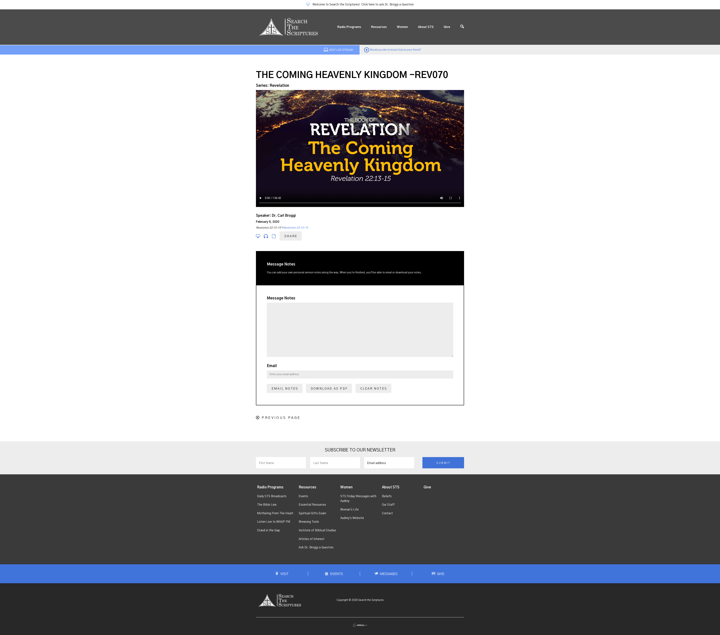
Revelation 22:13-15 (295, 227)
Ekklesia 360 (360, 625)
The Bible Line (267, 504)
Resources (379, 26)
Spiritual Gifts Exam (312, 513)
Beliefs (387, 496)
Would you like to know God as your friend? (395, 50)
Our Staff (388, 504)
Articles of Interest (311, 539)
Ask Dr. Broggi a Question (316, 547)
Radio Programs (349, 26)
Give (447, 26)
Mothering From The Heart (275, 513)
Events (303, 496)
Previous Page (281, 418)
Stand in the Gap (268, 530)
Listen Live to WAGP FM (273, 521)
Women (402, 26)
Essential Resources (312, 504)
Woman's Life (349, 509)
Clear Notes (373, 388)
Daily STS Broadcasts (271, 496)
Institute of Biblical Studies (317, 530)
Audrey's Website (352, 518)
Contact (387, 513)
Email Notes (285, 388)
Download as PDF (329, 388)
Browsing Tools (309, 521)
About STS (426, 26)
